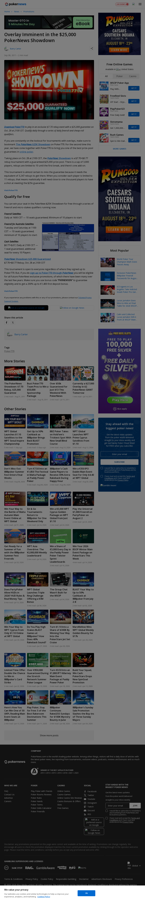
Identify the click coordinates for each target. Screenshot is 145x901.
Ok (86, 893)
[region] (72, 893)
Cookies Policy (43, 896)
